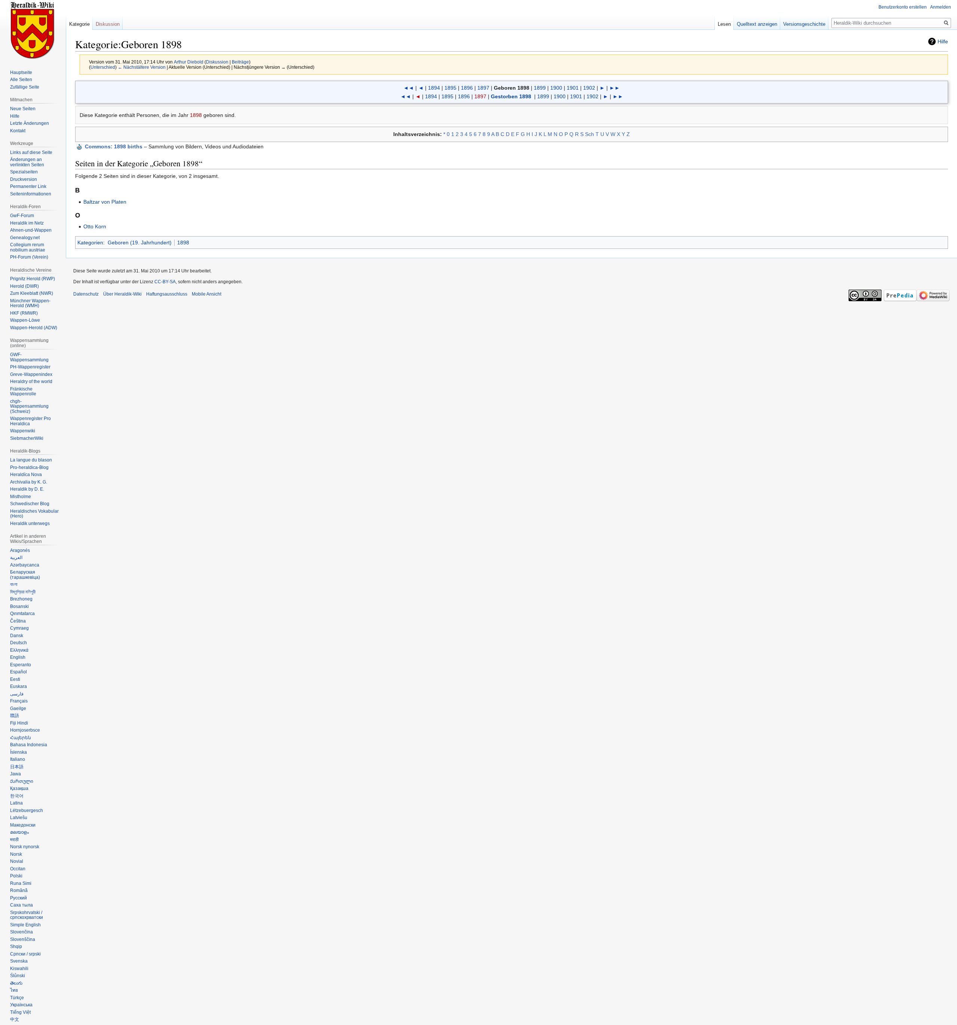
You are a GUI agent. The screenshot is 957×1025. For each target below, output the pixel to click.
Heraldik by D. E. (27, 489)
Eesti (15, 679)
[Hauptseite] (33, 30)
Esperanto (20, 664)
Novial (16, 861)
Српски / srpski (25, 954)
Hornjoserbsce (25, 730)
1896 (467, 88)
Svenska (19, 961)
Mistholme (20, 496)
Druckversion (23, 179)
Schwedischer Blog (29, 503)
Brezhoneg (21, 599)
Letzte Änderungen (29, 123)
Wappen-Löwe (25, 320)
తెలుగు (16, 983)
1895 (450, 88)
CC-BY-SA (165, 281)
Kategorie (79, 24)
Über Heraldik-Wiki (122, 294)
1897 (483, 88)
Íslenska (18, 752)
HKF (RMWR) (24, 313)
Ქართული (21, 781)
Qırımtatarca (22, 613)
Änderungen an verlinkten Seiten (27, 162)
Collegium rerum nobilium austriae (27, 247)
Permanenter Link (28, 186)
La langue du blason (31, 460)
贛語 (14, 715)
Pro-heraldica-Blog (29, 467)
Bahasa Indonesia (28, 744)
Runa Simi (20, 883)
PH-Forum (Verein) (29, 257)
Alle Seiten (21, 79)
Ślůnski (17, 975)
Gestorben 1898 (511, 96)
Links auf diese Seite (31, 152)
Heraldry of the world (31, 381)
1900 (556, 88)
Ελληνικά (19, 650)
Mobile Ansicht (206, 294)
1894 (434, 88)
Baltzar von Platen (104, 202)
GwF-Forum (22, 215)
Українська (21, 1004)
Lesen (724, 24)
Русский (18, 898)
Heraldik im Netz (27, 223)
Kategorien (90, 243)
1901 (573, 88)
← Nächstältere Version (142, 67)
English (17, 657)
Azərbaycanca (24, 565)
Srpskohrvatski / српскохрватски (26, 915)
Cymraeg (19, 628)
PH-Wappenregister (30, 367)
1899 (540, 88)
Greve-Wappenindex (31, 374)
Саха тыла (21, 905)
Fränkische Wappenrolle (23, 391)
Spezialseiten (24, 172)
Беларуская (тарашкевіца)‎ (25, 574)
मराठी (14, 839)
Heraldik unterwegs (30, 523)
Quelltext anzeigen (757, 24)
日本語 (17, 766)
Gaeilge (18, 708)
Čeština (18, 621)
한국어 (17, 796)
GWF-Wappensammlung (29, 357)
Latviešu (18, 817)
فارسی (17, 694)
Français (19, 701)
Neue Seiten (23, 108)
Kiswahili (19, 968)
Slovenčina (21, 932)
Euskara (18, 686)
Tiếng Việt (20, 1012)
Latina (16, 803)
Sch (589, 134)
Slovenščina (22, 939)
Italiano (17, 759)
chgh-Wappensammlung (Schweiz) (29, 406)
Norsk (16, 854)
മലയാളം (19, 832)
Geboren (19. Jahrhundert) (140, 243)
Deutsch (18, 642)
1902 (589, 88)
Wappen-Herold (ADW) (33, 327)
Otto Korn (94, 226)
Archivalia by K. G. (28, 482)
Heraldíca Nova (26, 474)
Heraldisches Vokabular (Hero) (34, 514)
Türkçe (17, 997)
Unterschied (102, 67)
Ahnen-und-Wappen (31, 230)
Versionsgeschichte (804, 24)
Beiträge (240, 61)
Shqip (16, 946)
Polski (16, 876)
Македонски (23, 825)
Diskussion (217, 61)
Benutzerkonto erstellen (902, 7)
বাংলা (13, 584)
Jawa (15, 774)
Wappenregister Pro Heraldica (30, 421)
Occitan (17, 868)
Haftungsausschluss (166, 294)
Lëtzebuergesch (26, 810)
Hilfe (943, 41)
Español (18, 671)
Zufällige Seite (24, 87)
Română (19, 890)
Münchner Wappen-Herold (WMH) (30, 303)
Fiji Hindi (19, 723)
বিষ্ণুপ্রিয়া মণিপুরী (23, 592)
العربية (16, 557)
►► (614, 88)
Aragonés (20, 550)
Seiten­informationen (30, 194)
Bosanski (19, 606)
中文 (14, 1019)
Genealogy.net (25, 237)
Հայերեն (20, 737)
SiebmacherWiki (26, 438)
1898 (196, 115)
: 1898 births (113, 146)
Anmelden (940, 7)
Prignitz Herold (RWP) (32, 278)
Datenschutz (86, 294)
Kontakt (17, 130)
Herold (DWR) (24, 286)
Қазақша (19, 788)
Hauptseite (21, 72)
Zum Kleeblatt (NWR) (31, 293)
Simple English (25, 924)
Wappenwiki (22, 430)
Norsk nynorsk (24, 846)
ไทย (14, 990)
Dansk (16, 635)
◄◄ (408, 88)
